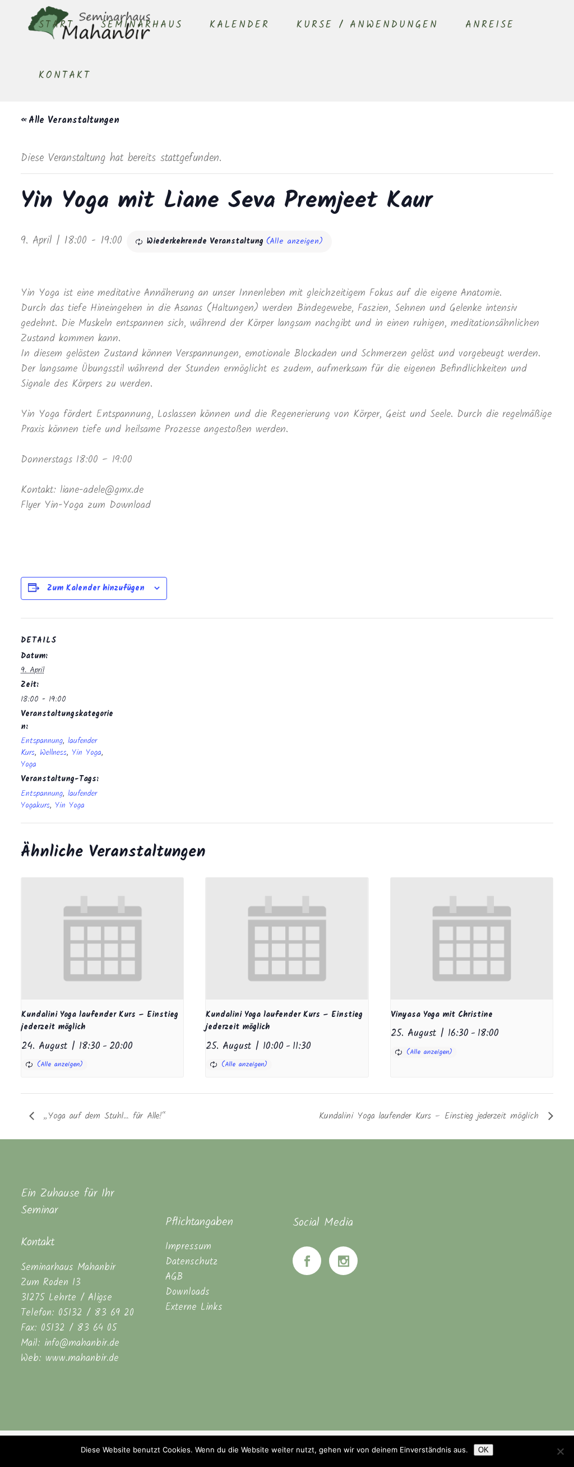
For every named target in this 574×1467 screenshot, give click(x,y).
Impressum (188, 1246)
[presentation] (102, 939)
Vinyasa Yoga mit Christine (442, 1014)
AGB (174, 1277)
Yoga (28, 764)
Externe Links (194, 1307)
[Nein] (560, 1451)
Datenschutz (191, 1261)
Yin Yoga (86, 752)
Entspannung (42, 741)
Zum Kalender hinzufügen (96, 588)
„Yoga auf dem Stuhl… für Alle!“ (103, 1116)
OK (483, 1450)
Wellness (53, 752)
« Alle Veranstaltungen (70, 120)
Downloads (187, 1292)
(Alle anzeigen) (294, 241)
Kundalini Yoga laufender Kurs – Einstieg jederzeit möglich (431, 1116)
